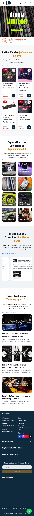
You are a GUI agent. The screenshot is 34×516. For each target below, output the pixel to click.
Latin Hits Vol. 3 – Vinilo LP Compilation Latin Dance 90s (25, 86)
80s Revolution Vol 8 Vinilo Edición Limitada (24, 117)
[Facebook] (20, 436)
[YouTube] (27, 436)
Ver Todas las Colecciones (10, 160)
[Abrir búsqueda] (21, 3)
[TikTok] (30, 436)
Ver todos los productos (10, 66)
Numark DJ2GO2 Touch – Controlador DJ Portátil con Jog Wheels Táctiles (8, 118)
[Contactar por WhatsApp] (29, 511)
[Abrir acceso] (26, 3)
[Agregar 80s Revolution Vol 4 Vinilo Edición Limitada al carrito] (13, 95)
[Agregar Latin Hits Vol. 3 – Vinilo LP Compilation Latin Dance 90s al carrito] (29, 95)
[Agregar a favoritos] (13, 70)
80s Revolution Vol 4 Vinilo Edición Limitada (8, 85)
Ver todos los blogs (9, 312)
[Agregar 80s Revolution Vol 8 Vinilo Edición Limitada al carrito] (29, 127)
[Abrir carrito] (30, 3)
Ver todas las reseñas (9, 253)
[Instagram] (23, 436)
